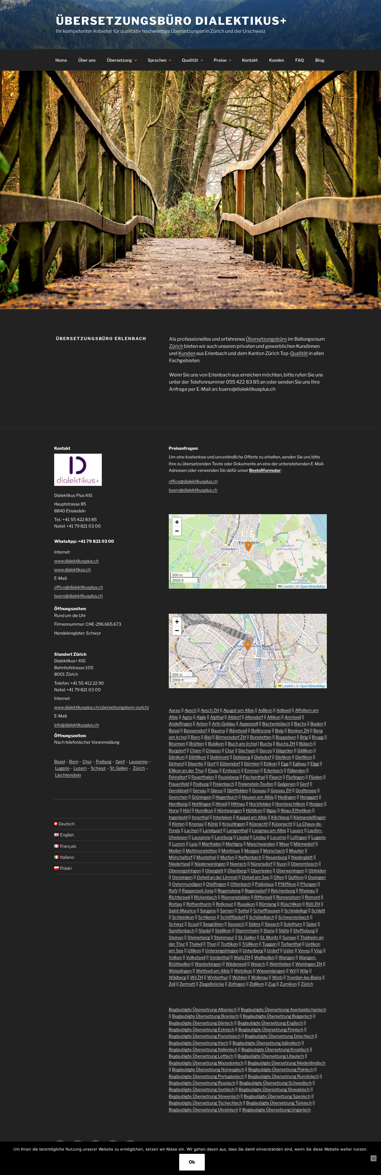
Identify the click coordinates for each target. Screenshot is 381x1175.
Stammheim (247, 930)
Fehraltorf (178, 776)
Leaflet (287, 586)
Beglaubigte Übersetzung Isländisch (266, 1042)
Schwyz (98, 768)
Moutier (296, 850)
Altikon (273, 717)
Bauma (218, 730)
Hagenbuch (227, 796)
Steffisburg (304, 930)
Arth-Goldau (223, 723)
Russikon (246, 903)
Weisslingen (180, 970)
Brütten (196, 743)
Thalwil (195, 943)
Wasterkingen (208, 963)
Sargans (208, 910)
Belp (279, 730)
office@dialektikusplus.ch (78, 587)
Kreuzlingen (233, 823)
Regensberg (229, 890)
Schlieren (207, 917)
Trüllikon (250, 943)
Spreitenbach (181, 930)
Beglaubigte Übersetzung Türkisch (279, 1102)
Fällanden (296, 770)
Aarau (174, 710)
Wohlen (239, 977)
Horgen (316, 803)
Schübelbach (261, 917)
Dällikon (305, 750)
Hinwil (221, 803)
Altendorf (254, 717)
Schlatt (318, 910)
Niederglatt (302, 857)
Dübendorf (230, 763)
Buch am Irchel (242, 743)
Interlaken (222, 817)
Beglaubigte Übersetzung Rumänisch (283, 1076)
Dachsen (246, 750)
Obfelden (317, 870)
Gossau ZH (281, 790)
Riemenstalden (235, 897)
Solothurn (293, 923)
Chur (87, 761)
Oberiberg (236, 870)
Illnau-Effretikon (296, 810)
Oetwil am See (255, 877)
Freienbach (223, 783)
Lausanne (138, 761)
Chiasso (213, 750)
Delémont (219, 756)
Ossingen (317, 877)
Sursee (289, 937)
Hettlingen (201, 803)
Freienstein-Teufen (255, 783)
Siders (254, 923)
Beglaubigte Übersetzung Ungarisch (276, 1109)
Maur (284, 843)
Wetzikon (243, 970)
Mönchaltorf (180, 857)
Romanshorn (288, 897)
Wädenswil (236, 963)
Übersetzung (119, 60)
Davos (266, 750)
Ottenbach (240, 883)
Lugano (62, 768)
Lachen (191, 830)
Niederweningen (210, 863)
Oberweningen (290, 870)
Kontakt (250, 60)
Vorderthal (219, 957)
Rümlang (267, 903)
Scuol (193, 923)
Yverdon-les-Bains (304, 977)
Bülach (306, 743)
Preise (220, 60)
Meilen (175, 850)
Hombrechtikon (290, 803)
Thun (211, 943)
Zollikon (256, 983)
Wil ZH (196, 977)
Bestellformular (265, 470)
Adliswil (284, 710)
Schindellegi (295, 910)
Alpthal (217, 717)
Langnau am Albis (269, 830)
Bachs (300, 723)
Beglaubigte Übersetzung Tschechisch (205, 1102)
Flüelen (315, 776)
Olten (279, 877)
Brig (304, 737)
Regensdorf (256, 890)
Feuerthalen (202, 776)
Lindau (259, 837)
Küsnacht (258, 823)
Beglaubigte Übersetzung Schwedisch (275, 1082)
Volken (175, 957)
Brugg (318, 737)
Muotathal (206, 857)
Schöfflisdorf (232, 917)
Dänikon (177, 756)
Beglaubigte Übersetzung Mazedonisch (206, 1062)
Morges (251, 850)
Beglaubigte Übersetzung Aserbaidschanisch (283, 1009)
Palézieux (264, 883)
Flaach (275, 776)
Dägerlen (284, 750)
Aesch (190, 710)
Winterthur (217, 977)
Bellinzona (261, 730)
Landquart (212, 830)
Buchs (266, 743)
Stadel (205, 930)
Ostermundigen (187, 883)
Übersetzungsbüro (266, 339)
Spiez (311, 923)
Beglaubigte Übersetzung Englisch (270, 1022)
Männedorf (304, 843)
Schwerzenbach (293, 917)
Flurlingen (295, 776)
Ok (192, 1162)
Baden (316, 723)
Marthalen (211, 843)
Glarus (216, 790)
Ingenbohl (178, 817)
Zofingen (236, 983)
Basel (59, 761)
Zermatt (187, 983)
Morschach (274, 850)
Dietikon (283, 756)
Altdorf (234, 717)
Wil (292, 970)
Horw (174, 810)
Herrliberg (178, 803)
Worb (277, 977)
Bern (73, 761)
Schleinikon (183, 917)
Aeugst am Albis (238, 710)
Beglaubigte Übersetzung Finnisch (270, 1029)
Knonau (196, 823)
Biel (207, 737)
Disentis (195, 763)
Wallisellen (264, 957)
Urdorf (273, 950)
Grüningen (201, 796)
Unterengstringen (221, 950)
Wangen (287, 957)
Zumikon (288, 983)
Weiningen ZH (308, 963)
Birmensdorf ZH (231, 737)
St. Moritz (269, 937)
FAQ (299, 60)
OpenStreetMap (312, 586)
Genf (120, 761)
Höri (187, 810)
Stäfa (284, 930)
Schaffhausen (266, 910)
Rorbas (175, 903)
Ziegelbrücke (211, 983)
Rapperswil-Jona (197, 890)
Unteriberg (253, 950)
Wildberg (177, 977)
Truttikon (229, 943)
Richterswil (179, 897)
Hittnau (238, 803)
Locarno (278, 837)
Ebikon (270, 763)
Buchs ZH (285, 743)
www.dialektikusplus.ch (76, 560)
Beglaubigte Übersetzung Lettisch (201, 1055)
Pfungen (308, 883)
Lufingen (298, 837)
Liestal (243, 837)
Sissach (272, 923)
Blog (319, 60)
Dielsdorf (262, 756)
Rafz (173, 890)
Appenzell (248, 723)
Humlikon (204, 810)
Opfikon (296, 877)
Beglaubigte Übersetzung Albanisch (203, 1009)
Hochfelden (260, 803)
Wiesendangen (270, 970)
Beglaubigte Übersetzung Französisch (205, 1035)
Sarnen (227, 910)
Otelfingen (216, 883)
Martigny (234, 843)
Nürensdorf (261, 863)
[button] (248, 546)
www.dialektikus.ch (72, 569)
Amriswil (293, 717)
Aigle (201, 717)
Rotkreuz (224, 903)
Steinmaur (224, 937)
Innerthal (200, 817)
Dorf (211, 763)
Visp (318, 950)
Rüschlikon (291, 903)
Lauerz (296, 830)
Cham (196, 750)
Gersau (199, 790)
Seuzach (236, 923)
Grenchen (178, 796)
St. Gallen (119, 768)
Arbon (202, 723)
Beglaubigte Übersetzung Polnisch (280, 1069)
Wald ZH (242, 957)
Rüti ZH (313, 903)
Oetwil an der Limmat (217, 877)
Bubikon (216, 743)
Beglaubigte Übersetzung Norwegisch (208, 1069)
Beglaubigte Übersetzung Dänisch (201, 1022)
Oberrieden (261, 870)
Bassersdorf (195, 730)
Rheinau (307, 890)
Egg (284, 763)
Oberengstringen (185, 870)
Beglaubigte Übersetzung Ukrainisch (203, 1109)
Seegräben (213, 923)
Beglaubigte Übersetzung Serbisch (202, 1089)
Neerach (238, 863)
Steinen (176, 937)
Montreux (230, 850)
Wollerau (259, 977)
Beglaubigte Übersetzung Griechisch (279, 1035)
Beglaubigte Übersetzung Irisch (198, 1042)
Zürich (176, 346)
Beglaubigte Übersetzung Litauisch (271, 1055)
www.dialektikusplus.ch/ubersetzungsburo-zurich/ (101, 707)
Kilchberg (280, 817)
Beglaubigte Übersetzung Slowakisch (274, 1089)
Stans (268, 930)
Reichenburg (283, 890)
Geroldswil (178, 790)
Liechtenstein (68, 774)
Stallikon (223, 930)
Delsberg (241, 756)
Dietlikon (303, 756)
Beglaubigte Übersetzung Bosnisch (205, 1016)
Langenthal (237, 830)
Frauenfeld (179, 783)
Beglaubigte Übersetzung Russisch (202, 1082)
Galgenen (286, 783)
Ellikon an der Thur (186, 770)
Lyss (193, 843)
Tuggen (269, 943)
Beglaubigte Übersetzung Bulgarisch (277, 1016)
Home (61, 60)
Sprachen (157, 60)
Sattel (243, 910)
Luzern (80, 768)
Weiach (258, 963)
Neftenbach (249, 857)
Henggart (309, 796)
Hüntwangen (229, 810)
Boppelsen (286, 737)
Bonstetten (260, 737)
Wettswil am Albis (213, 970)
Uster (288, 950)
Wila (304, 970)
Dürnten (252, 763)
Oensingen (182, 877)
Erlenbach (273, 770)
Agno (187, 717)
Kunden (276, 60)
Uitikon (194, 950)
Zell (172, 983)
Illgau (271, 810)
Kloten (178, 823)
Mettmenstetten (201, 850)
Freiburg (103, 761)
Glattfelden (237, 790)
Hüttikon (254, 810)
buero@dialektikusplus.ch (78, 595)
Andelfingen (180, 723)
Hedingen (287, 796)
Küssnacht (282, 823)
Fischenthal (254, 776)
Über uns (87, 60)
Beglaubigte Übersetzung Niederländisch (286, 1062)
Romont (312, 897)
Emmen (252, 770)
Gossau (259, 790)
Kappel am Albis (251, 817)
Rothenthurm (199, 903)
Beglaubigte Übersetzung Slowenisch (204, 1096)
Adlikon (265, 710)
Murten (227, 857)
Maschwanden (261, 843)
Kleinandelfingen (309, 817)
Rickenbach (205, 897)
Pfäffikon (287, 883)
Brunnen (177, 743)
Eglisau (299, 763)
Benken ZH (298, 730)
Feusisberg (228, 776)
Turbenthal (291, 943)
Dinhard (176, 763)
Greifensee (306, 790)
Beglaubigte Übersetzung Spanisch (277, 1096)
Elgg (314, 763)
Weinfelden (280, 963)
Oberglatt (214, 870)
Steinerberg (199, 937)
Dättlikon (197, 756)
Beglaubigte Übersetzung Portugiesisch (206, 1076)
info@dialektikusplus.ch (76, 724)
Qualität (190, 60)
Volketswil (195, 957)
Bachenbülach (276, 723)
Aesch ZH (210, 710)
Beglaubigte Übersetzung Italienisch (203, 1049)
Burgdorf (177, 750)
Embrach (231, 770)
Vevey (304, 950)
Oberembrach (304, 863)
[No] (374, 1158)
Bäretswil (238, 730)
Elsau (213, 770)
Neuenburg (276, 857)
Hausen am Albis (258, 796)
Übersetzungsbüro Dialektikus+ (171, 20)
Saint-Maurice (182, 910)
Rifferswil (263, 897)
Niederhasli (179, 863)
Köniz (213, 823)
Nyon (282, 863)
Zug (272, 983)
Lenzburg (223, 837)
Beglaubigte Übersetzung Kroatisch (275, 1049)
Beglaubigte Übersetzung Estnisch (201, 1029)
